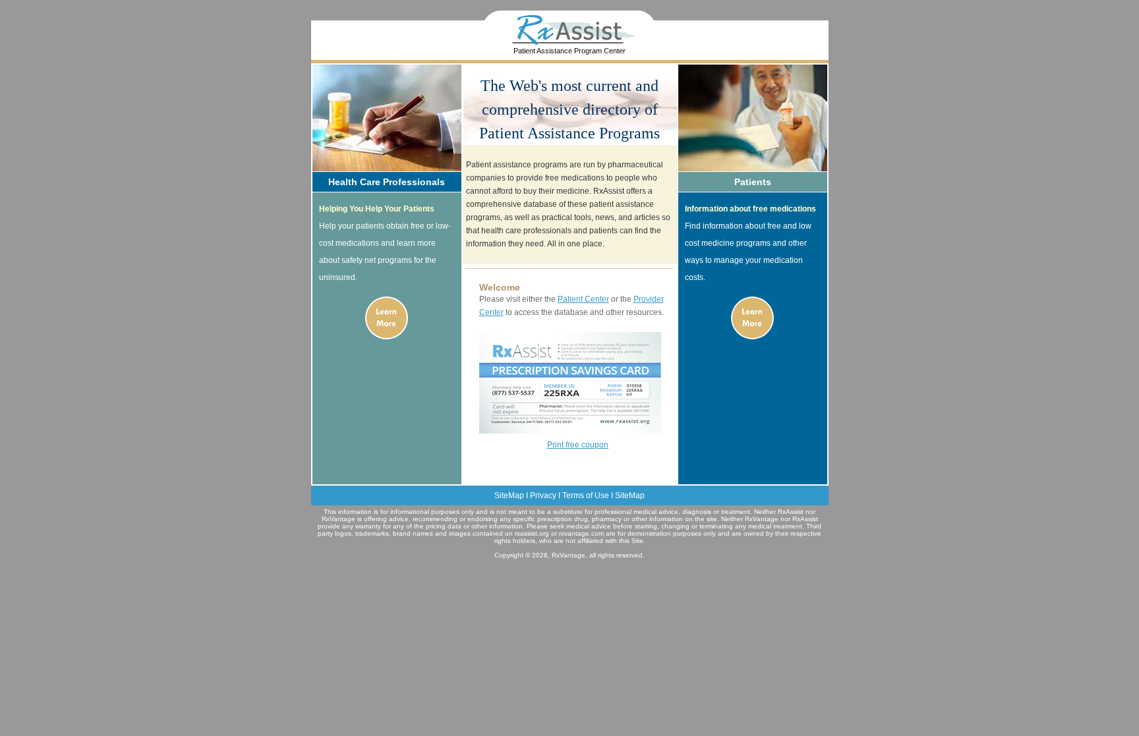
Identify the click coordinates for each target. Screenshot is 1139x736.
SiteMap (509, 495)
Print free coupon (577, 444)
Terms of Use (585, 495)
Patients (752, 182)
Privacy (543, 495)
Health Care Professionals (386, 182)
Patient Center (583, 299)
